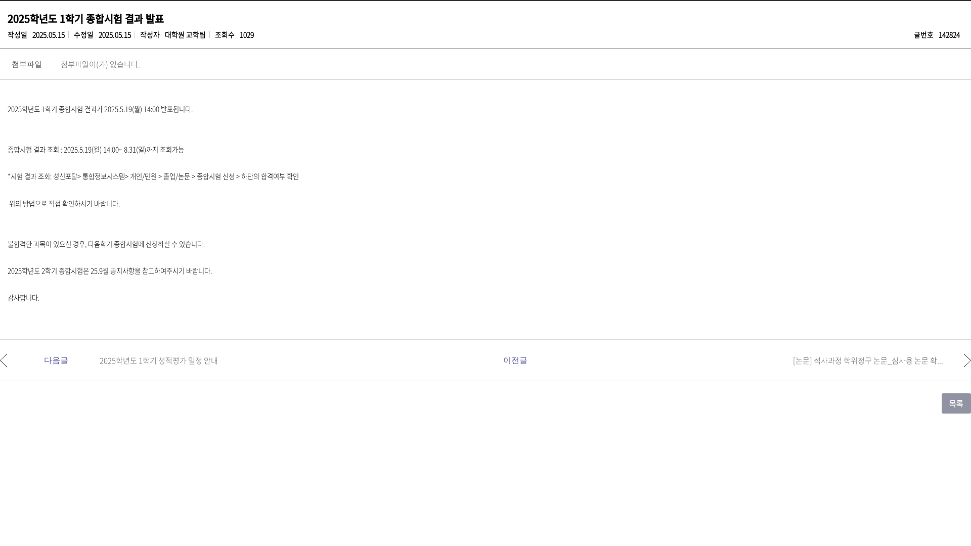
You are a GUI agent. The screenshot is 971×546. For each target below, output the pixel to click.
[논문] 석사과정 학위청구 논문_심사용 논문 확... (868, 360)
